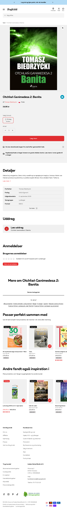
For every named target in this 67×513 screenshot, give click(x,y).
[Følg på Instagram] (8, 494)
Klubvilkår (6, 481)
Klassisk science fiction (56, 304)
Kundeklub (26, 455)
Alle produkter (8, 304)
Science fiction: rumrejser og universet (46, 306)
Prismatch (26, 442)
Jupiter (45, 304)
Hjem (4, 22)
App (24, 452)
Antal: (5, 126)
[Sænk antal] (5, 130)
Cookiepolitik (7, 472)
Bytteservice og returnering (32, 445)
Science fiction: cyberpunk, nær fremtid (21, 306)
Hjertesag (6, 438)
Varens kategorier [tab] (33, 292)
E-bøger (40, 304)
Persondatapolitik (8, 485)
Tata (30, 351)
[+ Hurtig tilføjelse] (50, 346)
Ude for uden (33, 406)
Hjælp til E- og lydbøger (31, 435)
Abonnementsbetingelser (11, 468)
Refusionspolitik (30, 504)
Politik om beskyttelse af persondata (13, 504)
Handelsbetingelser (9, 478)
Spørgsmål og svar (29, 432)
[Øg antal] (12, 130)
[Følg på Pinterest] (13, 494)
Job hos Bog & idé (9, 445)
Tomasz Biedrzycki (11, 102)
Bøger (35, 304)
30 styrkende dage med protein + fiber (15, 351)
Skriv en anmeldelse (10, 264)
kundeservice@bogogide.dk (37, 479)
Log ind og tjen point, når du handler (33, 2)
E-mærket (6, 475)
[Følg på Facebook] (4, 494)
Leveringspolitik (20, 506)
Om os (5, 432)
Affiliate (5, 435)
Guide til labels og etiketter (32, 438)
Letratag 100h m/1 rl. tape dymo (13, 406)
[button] (58, 360)
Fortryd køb (27, 458)
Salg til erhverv (28, 448)
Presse (5, 442)
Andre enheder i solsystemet (22, 304)
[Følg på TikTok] (17, 494)
